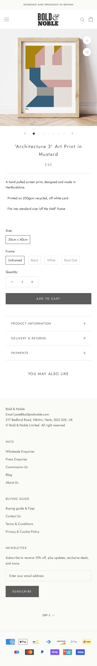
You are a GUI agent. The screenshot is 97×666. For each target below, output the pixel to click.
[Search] (82, 19)
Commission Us (17, 467)
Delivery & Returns (28, 338)
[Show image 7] (63, 134)
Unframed (15, 260)
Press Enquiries (16, 459)
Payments (19, 353)
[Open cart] (91, 19)
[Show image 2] (39, 134)
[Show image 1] (34, 134)
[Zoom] (87, 40)
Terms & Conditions (19, 523)
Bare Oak (70, 260)
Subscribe (22, 591)
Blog (9, 474)
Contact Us (13, 516)
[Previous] (25, 133)
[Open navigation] (6, 19)
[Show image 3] (44, 134)
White (51, 260)
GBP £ (46, 615)
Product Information (31, 323)
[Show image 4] (49, 134)
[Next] (72, 133)
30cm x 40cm (18, 239)
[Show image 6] (58, 134)
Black (34, 260)
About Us (12, 482)
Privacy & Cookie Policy (22, 531)
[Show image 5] (54, 134)
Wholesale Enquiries (20, 451)
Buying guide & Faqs (20, 508)
